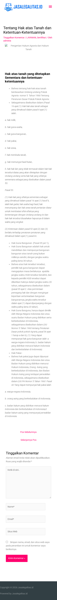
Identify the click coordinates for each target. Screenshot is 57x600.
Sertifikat (41, 37)
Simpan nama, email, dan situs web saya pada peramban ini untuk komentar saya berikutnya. (28, 546)
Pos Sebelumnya (28, 432)
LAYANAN (31, 37)
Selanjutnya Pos (28, 440)
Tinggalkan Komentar (14, 37)
